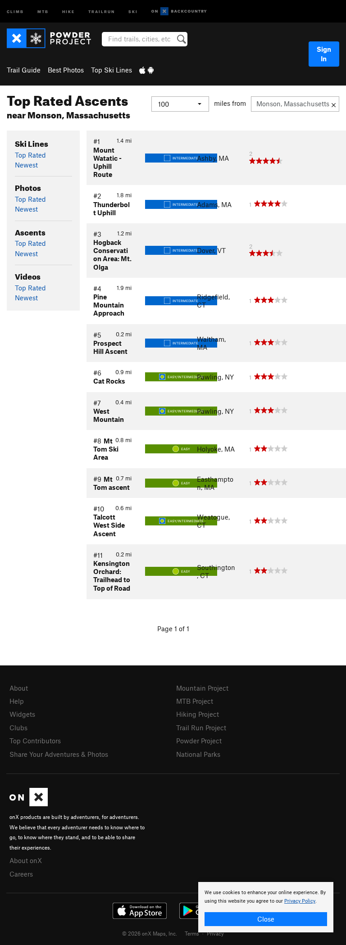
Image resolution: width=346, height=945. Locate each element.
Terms (192, 933)
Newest (26, 165)
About (18, 688)
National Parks (198, 754)
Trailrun (101, 11)
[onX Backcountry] (179, 11)
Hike (68, 11)
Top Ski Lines (111, 70)
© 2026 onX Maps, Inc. (149, 933)
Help (16, 701)
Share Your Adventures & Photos (58, 754)
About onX (25, 860)
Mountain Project (202, 688)
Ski (133, 11)
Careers (21, 874)
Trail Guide (24, 70)
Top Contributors (35, 741)
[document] (266, 907)
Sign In (324, 54)
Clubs (18, 727)
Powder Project (199, 741)
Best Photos (66, 70)
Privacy (215, 933)
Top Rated (30, 155)
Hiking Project (197, 714)
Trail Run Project (201, 727)
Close (265, 919)
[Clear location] (334, 104)
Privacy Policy (299, 901)
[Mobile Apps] (146, 70)
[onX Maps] (28, 804)
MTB (43, 11)
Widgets (22, 714)
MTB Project (194, 701)
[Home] (53, 38)
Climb (15, 11)
